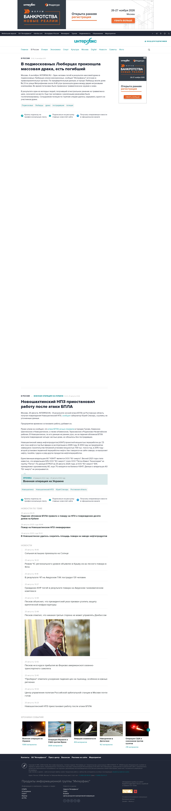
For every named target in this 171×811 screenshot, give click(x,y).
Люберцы (39, 105)
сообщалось (32, 225)
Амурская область (29, 263)
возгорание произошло (85, 225)
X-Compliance (26, 791)
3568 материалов (55, 746)
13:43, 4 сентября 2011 (38, 58)
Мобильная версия (9, 33)
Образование (98, 33)
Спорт (66, 50)
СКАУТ (24, 794)
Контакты (25, 757)
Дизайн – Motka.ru (128, 801)
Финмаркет (65, 33)
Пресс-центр (54, 757)
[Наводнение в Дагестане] (111, 736)
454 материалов (80, 742)
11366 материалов (29, 745)
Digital (94, 50)
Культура (75, 50)
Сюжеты (113, 50)
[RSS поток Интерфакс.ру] (75, 800)
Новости (103, 50)
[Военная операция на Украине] (33, 736)
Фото (121, 50)
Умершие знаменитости (85, 739)
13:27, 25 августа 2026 (38, 136)
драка (47, 105)
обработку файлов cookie (120, 772)
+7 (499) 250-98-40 (85, 775)
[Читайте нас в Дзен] (64, 800)
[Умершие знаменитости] (85, 736)
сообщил (66, 416)
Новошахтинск (28, 489)
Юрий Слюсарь (62, 489)
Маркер (24, 796)
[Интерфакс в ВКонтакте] (71, 800)
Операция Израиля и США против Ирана (58, 741)
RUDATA (66, 794)
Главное (24, 50)
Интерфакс (85, 41)
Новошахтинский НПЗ (45, 489)
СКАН (65, 791)
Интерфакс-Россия (52, 33)
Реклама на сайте (79, 757)
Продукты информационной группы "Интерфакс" (56, 781)
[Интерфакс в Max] (78, 800)
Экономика (55, 50)
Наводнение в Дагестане (106, 740)
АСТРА (24, 798)
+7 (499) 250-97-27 (101, 775)
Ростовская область (79, 489)
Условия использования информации (134, 797)
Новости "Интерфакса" (70, 789)
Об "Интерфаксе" (25, 33)
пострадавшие (58, 105)
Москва (85, 50)
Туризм (74, 33)
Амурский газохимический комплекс (53, 263)
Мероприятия (110, 33)
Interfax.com (38, 33)
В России (35, 50)
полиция (69, 105)
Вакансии (65, 757)
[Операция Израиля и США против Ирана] (59, 737)
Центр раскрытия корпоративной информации (78, 796)
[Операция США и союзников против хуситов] (137, 736)
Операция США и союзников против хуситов (134, 741)
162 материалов (106, 745)
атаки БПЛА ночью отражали (61, 429)
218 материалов (132, 747)
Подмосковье (27, 105)
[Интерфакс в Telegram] (68, 800)
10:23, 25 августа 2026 (72, 396)
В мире (44, 50)
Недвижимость (85, 33)
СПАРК (24, 789)
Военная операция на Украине (48, 396)
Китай (72, 263)
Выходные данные (128, 799)
